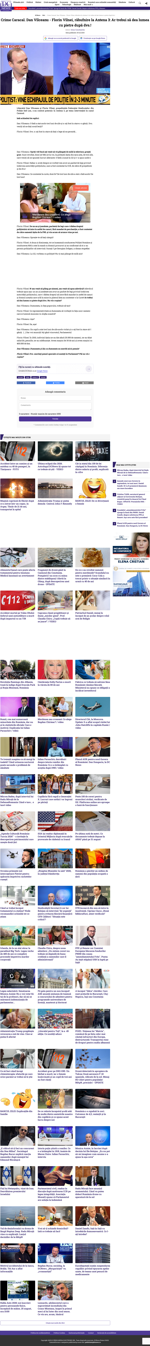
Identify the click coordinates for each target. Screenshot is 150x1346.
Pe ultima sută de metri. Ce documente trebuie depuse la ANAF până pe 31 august (90, 836)
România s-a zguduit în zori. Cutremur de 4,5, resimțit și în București (52, 8)
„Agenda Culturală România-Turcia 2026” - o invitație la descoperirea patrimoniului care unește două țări (16, 838)
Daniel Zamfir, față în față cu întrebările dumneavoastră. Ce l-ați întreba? (92, 1231)
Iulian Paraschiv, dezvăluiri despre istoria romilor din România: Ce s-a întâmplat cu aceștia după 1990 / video (53, 763)
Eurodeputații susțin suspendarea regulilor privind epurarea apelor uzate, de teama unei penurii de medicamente (92, 1270)
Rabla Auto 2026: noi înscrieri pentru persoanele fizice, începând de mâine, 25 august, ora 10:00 (16, 1307)
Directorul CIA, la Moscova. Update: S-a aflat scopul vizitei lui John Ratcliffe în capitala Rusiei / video (92, 723)
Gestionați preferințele (76, 1333)
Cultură (132, 2)
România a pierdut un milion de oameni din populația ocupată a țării (91, 873)
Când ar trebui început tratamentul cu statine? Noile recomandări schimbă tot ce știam (15, 912)
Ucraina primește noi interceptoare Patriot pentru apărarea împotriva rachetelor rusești (16, 875)
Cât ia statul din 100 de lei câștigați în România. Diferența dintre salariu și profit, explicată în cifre (91, 468)
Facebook (27, 383)
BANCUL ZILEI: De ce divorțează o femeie (92, 502)
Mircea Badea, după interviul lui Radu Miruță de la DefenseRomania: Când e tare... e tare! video (17, 800)
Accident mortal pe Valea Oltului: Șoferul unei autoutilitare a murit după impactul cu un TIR (17, 615)
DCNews (6, 6)
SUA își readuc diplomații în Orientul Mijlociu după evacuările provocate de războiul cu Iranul (55, 836)
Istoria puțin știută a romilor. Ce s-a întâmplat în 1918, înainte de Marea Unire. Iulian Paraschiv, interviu (54, 1152)
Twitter (57, 383)
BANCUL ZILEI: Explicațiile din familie (16, 1112)
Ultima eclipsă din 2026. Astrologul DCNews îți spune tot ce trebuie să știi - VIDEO (54, 466)
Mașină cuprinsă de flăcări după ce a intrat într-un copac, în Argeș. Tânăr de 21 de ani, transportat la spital (17, 505)
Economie (64, 2)
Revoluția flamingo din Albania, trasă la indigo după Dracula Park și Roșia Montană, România (17, 684)
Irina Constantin (78, 30)
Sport (57, 4)
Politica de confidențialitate (40, 1333)
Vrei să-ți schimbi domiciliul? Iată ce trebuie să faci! (53, 1230)
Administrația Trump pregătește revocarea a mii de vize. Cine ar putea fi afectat (17, 1034)
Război (38, 2)
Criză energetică (50, 2)
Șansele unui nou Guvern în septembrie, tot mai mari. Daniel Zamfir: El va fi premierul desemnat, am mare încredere (132, 484)
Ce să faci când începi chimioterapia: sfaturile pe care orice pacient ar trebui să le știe (16, 1074)
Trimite (55, 419)
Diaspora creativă (78, 2)
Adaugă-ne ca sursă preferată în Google (62, 38)
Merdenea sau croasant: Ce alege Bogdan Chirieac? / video (54, 720)
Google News (42, 371)
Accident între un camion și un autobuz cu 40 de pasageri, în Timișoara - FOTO (16, 466)
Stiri (43, 15)
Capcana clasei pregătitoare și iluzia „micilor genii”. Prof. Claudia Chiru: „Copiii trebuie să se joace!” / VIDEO (54, 617)
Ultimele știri (18, 2)
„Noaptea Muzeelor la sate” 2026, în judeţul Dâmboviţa (54, 872)
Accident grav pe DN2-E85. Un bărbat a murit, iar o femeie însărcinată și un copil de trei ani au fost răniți (55, 1075)
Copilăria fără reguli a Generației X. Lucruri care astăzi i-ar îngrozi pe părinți (55, 799)
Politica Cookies (59, 1333)
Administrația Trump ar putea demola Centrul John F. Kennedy (55, 502)
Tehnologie (66, 4)
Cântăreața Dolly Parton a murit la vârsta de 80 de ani (54, 683)
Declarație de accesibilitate (106, 1333)
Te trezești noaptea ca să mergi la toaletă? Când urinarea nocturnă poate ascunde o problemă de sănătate (17, 763)
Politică (30, 2)
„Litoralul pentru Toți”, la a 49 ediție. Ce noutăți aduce (53, 1032)
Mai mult (88, 4)
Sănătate (122, 2)
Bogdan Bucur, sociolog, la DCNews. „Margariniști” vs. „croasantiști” (52, 1268)
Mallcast (77, 4)
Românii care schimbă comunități (102, 2)
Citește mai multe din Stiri (55, 1323)
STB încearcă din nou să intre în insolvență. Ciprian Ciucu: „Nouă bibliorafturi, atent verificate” (92, 911)
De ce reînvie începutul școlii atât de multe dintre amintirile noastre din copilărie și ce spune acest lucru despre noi (55, 1115)
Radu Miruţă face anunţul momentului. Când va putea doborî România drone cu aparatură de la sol (89, 1192)
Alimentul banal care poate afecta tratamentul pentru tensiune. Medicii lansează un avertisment (17, 572)
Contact (91, 1333)
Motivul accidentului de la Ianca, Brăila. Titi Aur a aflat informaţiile (17, 1268)
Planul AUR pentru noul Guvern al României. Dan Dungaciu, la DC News (92, 762)
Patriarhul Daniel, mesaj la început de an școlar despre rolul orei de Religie (92, 615)
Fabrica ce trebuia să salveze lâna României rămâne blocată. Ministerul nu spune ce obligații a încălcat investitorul (92, 686)
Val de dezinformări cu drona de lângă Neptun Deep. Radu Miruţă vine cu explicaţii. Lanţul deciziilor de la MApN (17, 1232)
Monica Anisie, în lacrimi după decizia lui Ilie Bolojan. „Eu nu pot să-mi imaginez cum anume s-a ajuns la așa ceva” (92, 1152)
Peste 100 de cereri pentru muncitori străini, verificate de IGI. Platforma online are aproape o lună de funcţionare (92, 800)
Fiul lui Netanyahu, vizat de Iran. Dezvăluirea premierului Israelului (17, 1191)
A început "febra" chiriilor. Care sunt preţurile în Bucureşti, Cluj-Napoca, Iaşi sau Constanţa (91, 993)
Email (86, 383)
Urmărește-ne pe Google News (94, 38)
